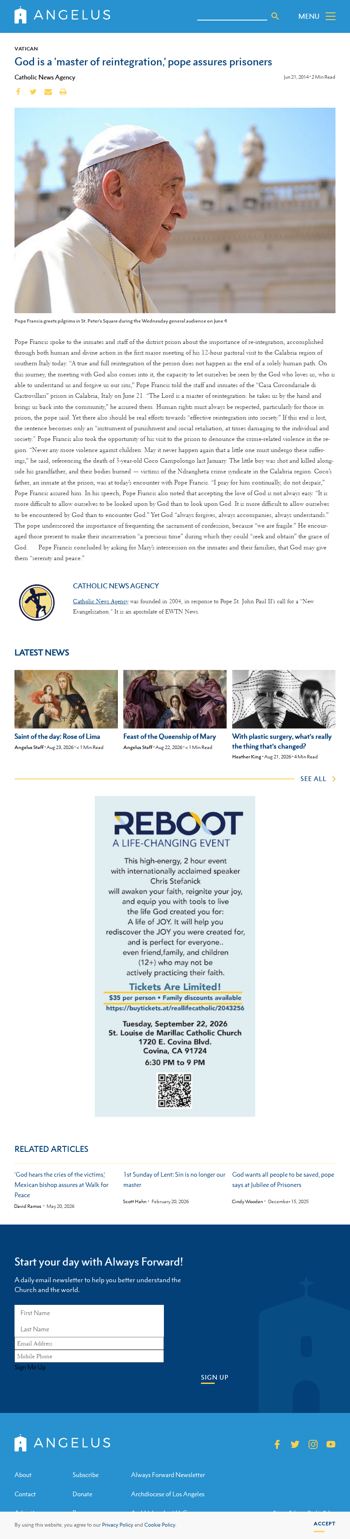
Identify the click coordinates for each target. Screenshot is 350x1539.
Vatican (26, 49)
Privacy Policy (117, 1524)
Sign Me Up (30, 1367)
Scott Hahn (134, 1201)
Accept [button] (324, 1524)
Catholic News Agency (45, 77)
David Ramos (27, 1206)
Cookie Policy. (160, 1524)
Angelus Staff (29, 747)
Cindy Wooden (247, 1201)
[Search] (275, 16)
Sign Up (214, 1377)
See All (313, 778)
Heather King (246, 757)
